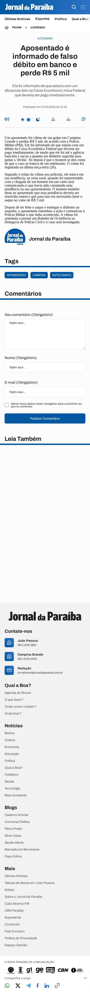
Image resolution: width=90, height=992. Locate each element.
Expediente (13, 917)
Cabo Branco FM (17, 903)
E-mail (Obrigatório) (21, 382)
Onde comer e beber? (20, 706)
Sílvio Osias (13, 835)
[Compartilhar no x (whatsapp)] (17, 986)
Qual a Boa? (14, 767)
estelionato (61, 275)
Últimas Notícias (17, 19)
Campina (39, 275)
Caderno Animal (16, 815)
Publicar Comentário (45, 418)
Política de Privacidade (21, 938)
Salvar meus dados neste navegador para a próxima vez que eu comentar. (46, 405)
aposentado (16, 275)
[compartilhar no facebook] (37, 986)
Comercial (12, 924)
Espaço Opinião (16, 945)
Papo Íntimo (13, 856)
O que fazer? (14, 699)
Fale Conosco (15, 931)
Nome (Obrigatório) (21, 358)
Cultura (10, 740)
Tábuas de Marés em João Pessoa (29, 883)
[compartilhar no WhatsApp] (7, 986)
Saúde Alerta (14, 842)
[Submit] (74, 7)
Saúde (9, 781)
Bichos (10, 733)
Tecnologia (12, 788)
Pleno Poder (13, 828)
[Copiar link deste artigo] (57, 986)
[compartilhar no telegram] (28, 985)
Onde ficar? (13, 713)
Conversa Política (17, 822)
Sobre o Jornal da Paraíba (23, 896)
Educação (12, 754)
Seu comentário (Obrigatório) (29, 315)
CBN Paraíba (14, 910)
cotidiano (37, 27)
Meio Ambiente (16, 795)
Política (61, 19)
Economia (12, 747)
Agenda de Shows (18, 693)
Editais (9, 890)
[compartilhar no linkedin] (47, 986)
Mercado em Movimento (22, 849)
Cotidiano (11, 774)
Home (16, 27)
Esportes (42, 19)
